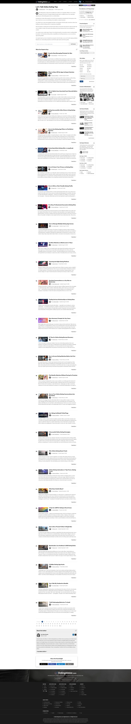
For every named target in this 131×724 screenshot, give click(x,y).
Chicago (81, 68)
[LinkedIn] (73, 635)
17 (36, 623)
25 (54, 623)
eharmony (89, 171)
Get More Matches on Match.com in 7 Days (61, 242)
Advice (55, 1)
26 (57, 623)
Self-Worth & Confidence (71, 712)
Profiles (79, 702)
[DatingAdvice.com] (43, 2)
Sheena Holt (86, 125)
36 (39, 625)
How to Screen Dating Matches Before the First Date (62, 356)
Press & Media (82, 17)
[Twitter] (43, 691)
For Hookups (82, 160)
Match (81, 171)
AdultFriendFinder (90, 173)
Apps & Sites (46, 705)
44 (57, 625)
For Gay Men (82, 159)
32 (70, 623)
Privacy (82, 689)
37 (41, 625)
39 (45, 625)
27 (59, 623)
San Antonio (89, 66)
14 (71, 621)
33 (72, 623)
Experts (65, 1)
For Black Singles (90, 157)
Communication (58, 705)
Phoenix (81, 71)
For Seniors (89, 160)
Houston (81, 69)
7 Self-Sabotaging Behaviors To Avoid (59, 602)
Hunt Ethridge (85, 31)
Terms (82, 691)
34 (75, 623)
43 (54, 625)
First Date (68, 703)
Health (53, 712)
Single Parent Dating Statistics (88, 123)
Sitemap (82, 692)
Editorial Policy (90, 15)
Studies (70, 1)
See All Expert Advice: (84, 50)
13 (69, 621)
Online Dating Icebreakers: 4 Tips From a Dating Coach (62, 470)
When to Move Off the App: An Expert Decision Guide (61, 72)
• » (73, 66)
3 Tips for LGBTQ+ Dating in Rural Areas (60, 508)
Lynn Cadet (86, 120)
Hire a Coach (82, 102)
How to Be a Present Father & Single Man (60, 526)
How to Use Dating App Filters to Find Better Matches (60, 129)
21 (45, 623)
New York (81, 64)
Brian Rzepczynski (86, 42)
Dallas (88, 69)
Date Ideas (57, 707)
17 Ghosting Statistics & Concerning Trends (88, 128)
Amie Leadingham (86, 36)
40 (48, 625)
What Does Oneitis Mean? (56, 489)
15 (73, 621)
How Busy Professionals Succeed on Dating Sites (62, 205)
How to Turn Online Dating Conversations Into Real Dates (62, 394)
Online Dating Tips (70, 707)
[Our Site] (83, 1)
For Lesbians (89, 159)
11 (64, 621)
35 (36, 625)
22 (48, 623)
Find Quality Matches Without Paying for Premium (63, 375)
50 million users (89, 12)
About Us (82, 15)
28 (61, 623)
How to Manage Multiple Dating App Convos (61, 224)
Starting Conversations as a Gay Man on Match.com (60, 281)
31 (68, 623)
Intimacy (68, 705)
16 (76, 621)
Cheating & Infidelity (59, 702)
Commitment (57, 703)
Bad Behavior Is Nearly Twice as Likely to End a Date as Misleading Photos (88, 118)
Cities (60, 1)
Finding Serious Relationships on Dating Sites (62, 299)
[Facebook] (45, 691)
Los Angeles (82, 66)
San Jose (88, 71)
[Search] (75, 678)
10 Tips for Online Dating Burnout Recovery (61, 337)
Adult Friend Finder (73, 691)
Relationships (60, 712)
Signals (79, 705)
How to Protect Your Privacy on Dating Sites (60, 167)
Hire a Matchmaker (83, 103)
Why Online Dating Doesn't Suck (58, 451)
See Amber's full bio (41, 651)
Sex (81, 712)
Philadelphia (89, 64)
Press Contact (91, 103)
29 (63, 623)
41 (50, 625)
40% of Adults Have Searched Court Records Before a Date (62, 91)
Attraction (46, 712)
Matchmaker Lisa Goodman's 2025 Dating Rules (62, 545)
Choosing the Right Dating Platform (59, 261)
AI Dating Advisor (47, 702)
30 (66, 623)
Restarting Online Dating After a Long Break (60, 148)
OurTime (82, 173)
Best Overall (82, 157)
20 (43, 623)
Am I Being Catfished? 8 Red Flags (58, 413)
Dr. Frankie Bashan (86, 47)
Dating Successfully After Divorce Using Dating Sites (61, 110)
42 (52, 625)
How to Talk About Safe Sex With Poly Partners (88, 45)
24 (52, 623)
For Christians (83, 167)
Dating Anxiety (69, 702)
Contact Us (83, 687)
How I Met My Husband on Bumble (58, 583)
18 (39, 623)
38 (43, 625)
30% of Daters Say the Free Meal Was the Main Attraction (88, 133)
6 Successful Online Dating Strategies (59, 432)
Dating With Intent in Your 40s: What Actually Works (88, 41)
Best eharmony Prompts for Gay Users (59, 318)
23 (50, 623)
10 (62, 621)
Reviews (75, 1)
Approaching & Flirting (48, 703)
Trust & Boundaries (81, 707)
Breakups (45, 707)
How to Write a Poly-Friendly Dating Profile (60, 186)
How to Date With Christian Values (88, 35)
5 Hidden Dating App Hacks (57, 564)
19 (41, 623)
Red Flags (80, 703)
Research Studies (91, 17)
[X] (75, 635)
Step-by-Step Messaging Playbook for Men (60, 53)
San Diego (89, 68)
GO (81, 81)
